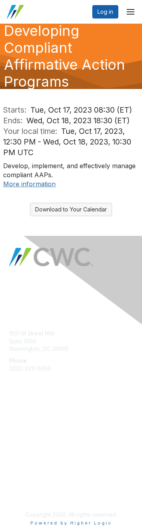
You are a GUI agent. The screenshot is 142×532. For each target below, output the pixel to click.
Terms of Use (26, 495)
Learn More (24, 435)
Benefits (19, 427)
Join (14, 420)
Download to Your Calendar (71, 209)
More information (29, 184)
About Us (21, 487)
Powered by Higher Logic (71, 523)
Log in (105, 11)
